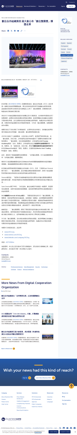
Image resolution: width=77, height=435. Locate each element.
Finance (19, 269)
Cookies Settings (53, 431)
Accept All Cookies (65, 431)
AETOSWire (10, 242)
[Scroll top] (71, 386)
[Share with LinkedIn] (8, 31)
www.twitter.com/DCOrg (13, 235)
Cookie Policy (38, 432)
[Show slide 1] (10, 92)
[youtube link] (67, 428)
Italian (63, 52)
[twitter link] (60, 428)
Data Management (29, 267)
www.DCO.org (9, 232)
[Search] (66, 2)
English (63, 43)
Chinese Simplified (66, 58)
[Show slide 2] (27, 92)
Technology (44, 267)
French (70, 49)
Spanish (69, 43)
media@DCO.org (6, 261)
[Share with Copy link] (21, 31)
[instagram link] (74, 428)
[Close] (75, 432)
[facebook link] (71, 428)
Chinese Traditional (66, 55)
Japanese (64, 61)
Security (37, 267)
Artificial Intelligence (28, 269)
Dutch (68, 52)
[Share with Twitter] (11, 31)
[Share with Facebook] (15, 31)
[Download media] (41, 80)
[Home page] (8, 6)
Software (13, 269)
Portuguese (64, 46)
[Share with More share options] (25, 31)
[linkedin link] (64, 428)
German (63, 49)
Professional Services (17, 267)
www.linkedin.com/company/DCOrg (17, 237)
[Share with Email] (18, 31)
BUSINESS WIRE (14, 104)
